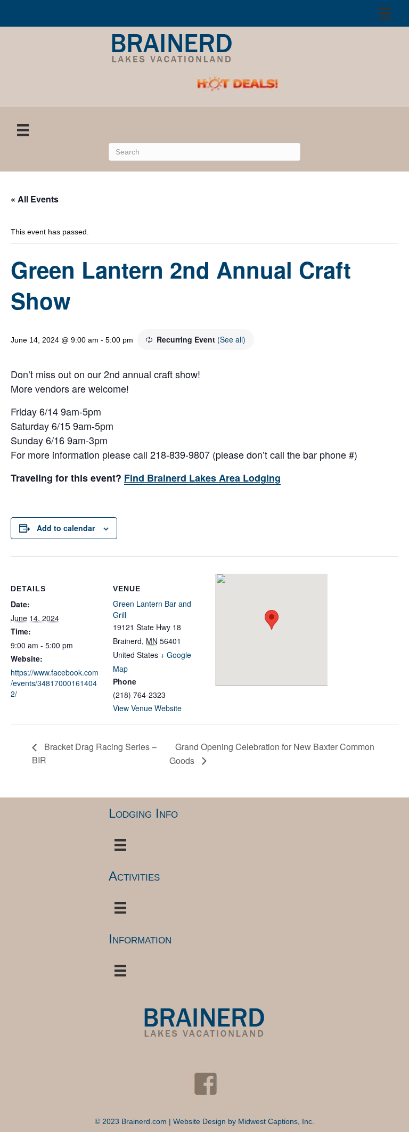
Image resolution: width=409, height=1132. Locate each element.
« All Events (35, 199)
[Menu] (385, 13)
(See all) (231, 339)
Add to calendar (66, 528)
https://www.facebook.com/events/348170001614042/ (55, 683)
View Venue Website (147, 708)
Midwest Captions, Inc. (276, 1121)
